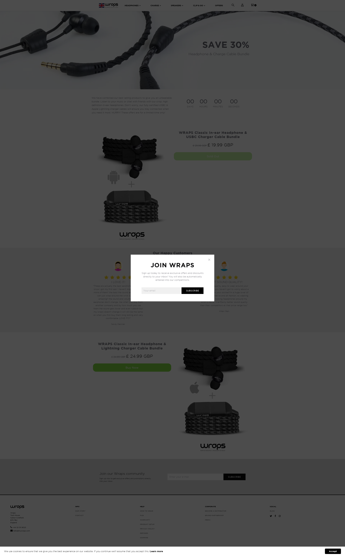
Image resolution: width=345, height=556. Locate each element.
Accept (333, 551)
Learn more (156, 551)
